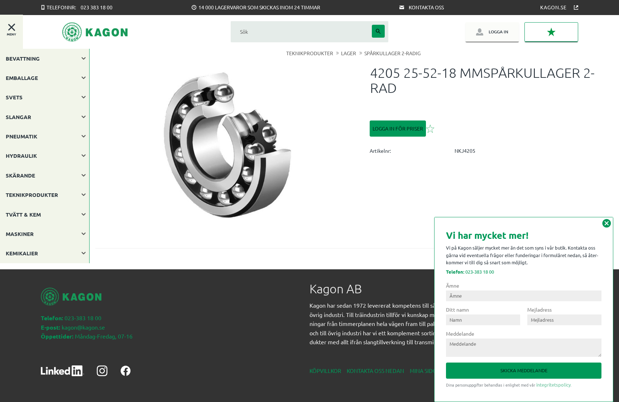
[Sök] (378, 31)
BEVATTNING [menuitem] (23, 58)
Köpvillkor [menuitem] (325, 370)
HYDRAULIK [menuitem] (21, 155)
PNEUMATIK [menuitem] (21, 136)
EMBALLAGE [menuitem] (22, 77)
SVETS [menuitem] (14, 97)
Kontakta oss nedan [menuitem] (375, 370)
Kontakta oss (426, 7)
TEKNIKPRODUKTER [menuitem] (32, 194)
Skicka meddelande (523, 370)
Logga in (498, 32)
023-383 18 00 (470, 272)
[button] (551, 32)
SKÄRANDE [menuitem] (20, 175)
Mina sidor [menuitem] (425, 370)
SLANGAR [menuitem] (18, 116)
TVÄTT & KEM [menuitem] (23, 214)
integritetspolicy (553, 385)
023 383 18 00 (96, 7)
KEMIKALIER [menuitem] (22, 253)
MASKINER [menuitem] (20, 233)
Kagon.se (553, 7)
